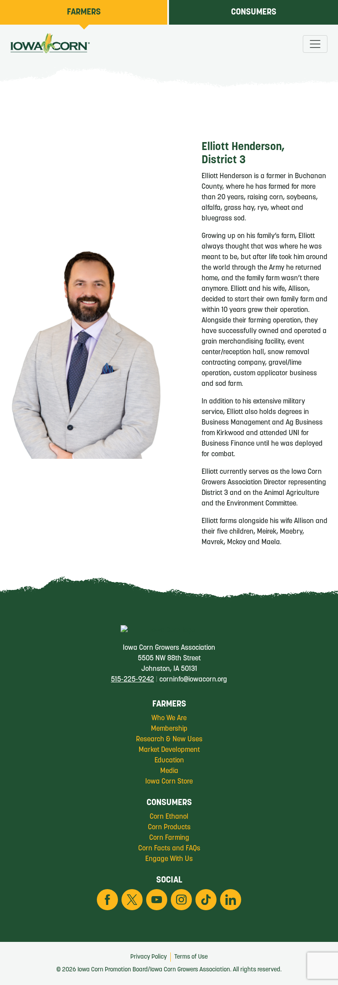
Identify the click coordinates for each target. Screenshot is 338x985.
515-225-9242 (132, 679)
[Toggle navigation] (315, 44)
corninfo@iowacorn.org (193, 679)
